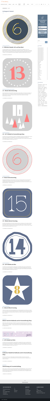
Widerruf (4, 390)
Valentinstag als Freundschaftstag (11, 366)
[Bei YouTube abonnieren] (41, 4)
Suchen (39, 40)
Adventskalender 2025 (40, 59)
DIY (46, 88)
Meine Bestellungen (28, 390)
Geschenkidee (42, 91)
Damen (42, 87)
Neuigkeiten (39, 67)
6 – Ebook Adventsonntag (9, 177)
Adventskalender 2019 (40, 53)
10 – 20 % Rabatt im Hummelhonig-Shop (13, 134)
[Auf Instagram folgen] (40, 4)
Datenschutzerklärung (42, 36)
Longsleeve (39, 96)
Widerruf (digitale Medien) (6, 391)
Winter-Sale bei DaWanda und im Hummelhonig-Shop (17, 320)
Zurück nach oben (25, 382)
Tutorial (39, 77)
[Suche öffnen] (48, 4)
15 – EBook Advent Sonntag (9, 221)
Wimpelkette (39, 105)
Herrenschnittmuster (43, 92)
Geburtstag (39, 91)
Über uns (24, 4)
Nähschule (39, 66)
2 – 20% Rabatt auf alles (8, 340)
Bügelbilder (39, 61)
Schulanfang (43, 100)
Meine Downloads (27, 391)
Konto (28, 4)
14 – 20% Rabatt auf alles (9, 264)
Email (37, 389)
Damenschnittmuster (4, 4)
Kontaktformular (39, 390)
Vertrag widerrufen (5, 394)
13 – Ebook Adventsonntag (9, 90)
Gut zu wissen (19, 4)
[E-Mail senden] (43, 4)
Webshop (10, 4)
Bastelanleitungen (40, 60)
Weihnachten (39, 79)
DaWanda (44, 88)
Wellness (43, 104)
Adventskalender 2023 (40, 57)
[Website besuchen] (45, 4)
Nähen (45, 96)
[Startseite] (4, 1)
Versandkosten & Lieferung (6, 389)
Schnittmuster (39, 100)
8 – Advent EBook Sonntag (9, 308)
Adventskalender (40, 84)
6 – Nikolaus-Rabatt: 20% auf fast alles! (13, 47)
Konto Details (27, 389)
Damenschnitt (45, 87)
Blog (16, 4)
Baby (46, 84)
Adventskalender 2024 (40, 58)
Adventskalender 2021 (40, 55)
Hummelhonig (4, 8)
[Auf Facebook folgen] (36, 4)
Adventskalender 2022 (40, 56)
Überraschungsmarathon (44, 105)
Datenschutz (15, 390)
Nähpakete (39, 65)
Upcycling (39, 78)
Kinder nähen (39, 64)
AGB (14, 389)
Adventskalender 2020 (40, 54)
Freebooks (39, 62)
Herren (39, 63)
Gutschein (39, 92)
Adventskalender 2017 (5, 338)
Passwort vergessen (28, 394)
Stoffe (38, 76)
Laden (13, 4)
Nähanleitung (42, 96)
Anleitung (44, 84)
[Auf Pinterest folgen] (38, 4)
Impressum (15, 391)
